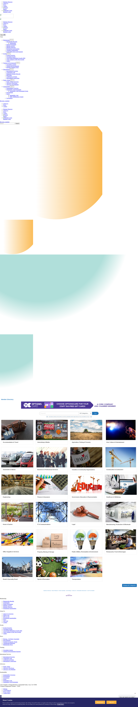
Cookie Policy (6, 693)
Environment (9, 92)
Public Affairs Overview (12, 81)
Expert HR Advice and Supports (14, 51)
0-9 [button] (47, 416)
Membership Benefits (11, 41)
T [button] (79, 416)
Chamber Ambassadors (12, 50)
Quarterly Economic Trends (10, 642)
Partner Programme (11, 44)
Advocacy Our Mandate (12, 84)
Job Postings (68, 590)
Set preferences (100, 702)
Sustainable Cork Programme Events (19, 91)
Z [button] (88, 416)
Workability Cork (14, 95)
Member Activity (10, 46)
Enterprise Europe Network (13, 74)
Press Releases (7, 640)
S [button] (77, 416)
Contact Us (74, 590)
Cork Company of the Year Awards (15, 59)
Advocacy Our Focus (11, 83)
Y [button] (87, 416)
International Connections (12, 78)
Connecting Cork (10, 72)
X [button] (85, 416)
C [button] (52, 416)
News (4, 4)
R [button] (76, 416)
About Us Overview (8, 614)
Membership (6, 40)
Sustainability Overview (12, 88)
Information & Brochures (81, 590)
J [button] (63, 416)
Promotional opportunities (12, 49)
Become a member (4, 101)
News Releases (55, 590)
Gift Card (5, 621)
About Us (5, 3)
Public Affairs (6, 80)
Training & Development (9, 63)
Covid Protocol (7, 690)
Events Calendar (62, 590)
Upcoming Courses (11, 64)
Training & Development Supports (12, 651)
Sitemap (5, 689)
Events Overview (10, 55)
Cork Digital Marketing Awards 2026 (15, 58)
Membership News (8, 644)
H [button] (60, 416)
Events (5, 53)
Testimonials (13, 43)
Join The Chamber (90, 590)
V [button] (82, 416)
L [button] (66, 416)
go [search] (95, 413)
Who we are (6, 616)
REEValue (9, 75)
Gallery (8, 61)
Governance (9, 98)
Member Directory (8, 2)
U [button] (80, 416)
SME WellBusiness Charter (16, 96)
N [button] (69, 416)
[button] (129, 585)
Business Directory (47, 590)
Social (8, 94)
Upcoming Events (10, 56)
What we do (6, 615)
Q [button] (74, 416)
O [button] (71, 416)
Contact (5, 6)
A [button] (49, 416)
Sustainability (6, 86)
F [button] (57, 416)
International (6, 69)
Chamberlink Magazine (9, 643)
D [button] (54, 416)
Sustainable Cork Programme (13, 89)
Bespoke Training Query (12, 67)
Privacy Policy (7, 691)
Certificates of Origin (11, 76)
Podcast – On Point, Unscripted (11, 639)
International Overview (12, 71)
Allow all (111, 702)
